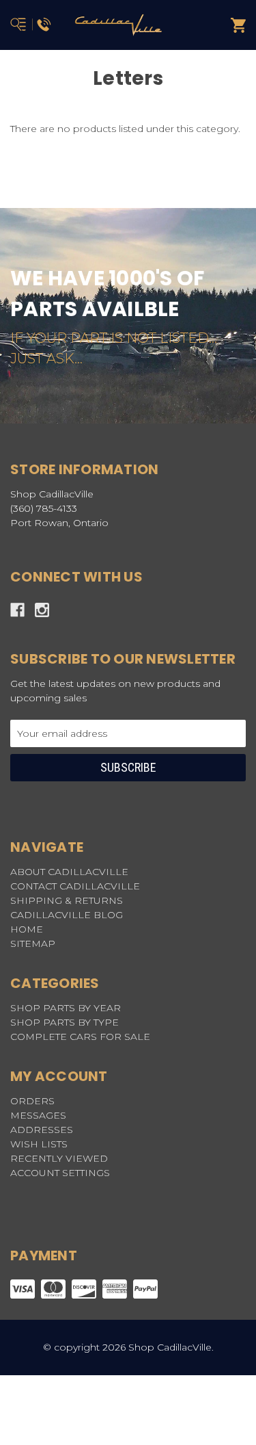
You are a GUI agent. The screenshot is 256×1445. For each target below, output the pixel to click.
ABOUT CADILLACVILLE (69, 871)
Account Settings (60, 1173)
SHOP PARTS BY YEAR (65, 1008)
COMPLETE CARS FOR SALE (80, 1036)
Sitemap (32, 943)
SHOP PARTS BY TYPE (64, 1022)
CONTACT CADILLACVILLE (75, 886)
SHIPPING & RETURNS (66, 900)
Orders (32, 1101)
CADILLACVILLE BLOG (66, 915)
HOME (26, 929)
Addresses (41, 1129)
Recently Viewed (59, 1158)
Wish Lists (39, 1144)
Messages (38, 1115)
